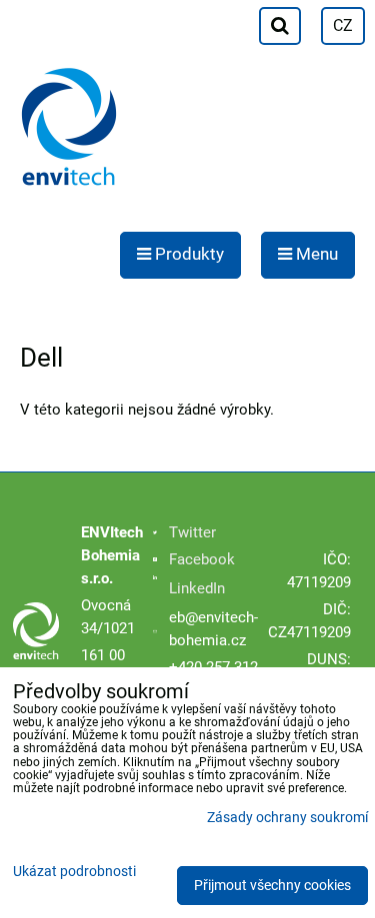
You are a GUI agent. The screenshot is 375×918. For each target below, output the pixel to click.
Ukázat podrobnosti (74, 872)
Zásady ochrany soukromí (287, 817)
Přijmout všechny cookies (272, 885)
